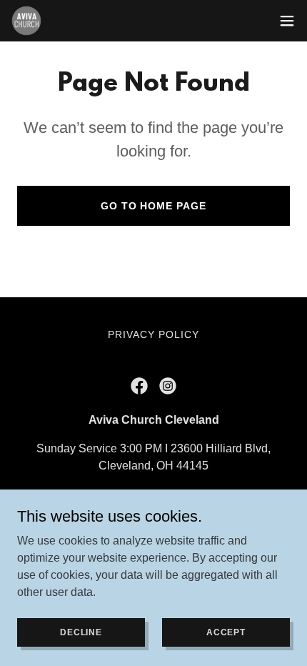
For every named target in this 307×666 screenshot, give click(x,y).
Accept (226, 632)
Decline (81, 632)
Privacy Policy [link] (153, 334)
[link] (26, 21)
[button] (287, 20)
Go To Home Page (154, 206)
